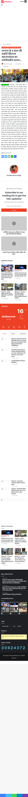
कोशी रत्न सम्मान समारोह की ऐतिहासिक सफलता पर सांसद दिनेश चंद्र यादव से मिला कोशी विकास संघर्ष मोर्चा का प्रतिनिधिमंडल (18, 342)
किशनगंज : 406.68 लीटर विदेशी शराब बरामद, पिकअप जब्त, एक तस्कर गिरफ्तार (20, 559)
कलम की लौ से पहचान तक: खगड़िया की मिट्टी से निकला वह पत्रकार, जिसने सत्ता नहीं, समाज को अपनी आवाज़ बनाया (18, 353)
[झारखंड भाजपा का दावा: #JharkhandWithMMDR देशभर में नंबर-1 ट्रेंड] (21, 268)
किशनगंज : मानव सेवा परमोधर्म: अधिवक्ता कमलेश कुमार (18, 482)
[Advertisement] (14, 22)
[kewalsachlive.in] (14, 1)
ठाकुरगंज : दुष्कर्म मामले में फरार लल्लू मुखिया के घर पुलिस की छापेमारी (7, 294)
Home (4, 44)
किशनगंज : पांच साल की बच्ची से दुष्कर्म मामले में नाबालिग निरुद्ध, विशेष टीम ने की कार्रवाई (21, 295)
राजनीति (15, 47)
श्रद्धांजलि (19, 626)
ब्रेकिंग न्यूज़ (10, 47)
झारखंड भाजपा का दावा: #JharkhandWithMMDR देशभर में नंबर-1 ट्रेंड (21, 274)
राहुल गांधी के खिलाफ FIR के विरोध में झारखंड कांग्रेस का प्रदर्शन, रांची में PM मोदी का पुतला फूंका (7, 276)
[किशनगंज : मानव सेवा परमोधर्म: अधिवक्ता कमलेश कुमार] (6, 483)
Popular (4, 333)
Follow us (4, 631)
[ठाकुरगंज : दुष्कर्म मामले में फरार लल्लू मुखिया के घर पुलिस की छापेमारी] (7, 286)
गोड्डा (14, 626)
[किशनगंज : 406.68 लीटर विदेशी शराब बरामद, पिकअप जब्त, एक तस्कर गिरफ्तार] (21, 551)
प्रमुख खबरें (8, 44)
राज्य (19, 47)
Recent (13, 333)
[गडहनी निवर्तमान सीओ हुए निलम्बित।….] (6, 419)
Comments (23, 333)
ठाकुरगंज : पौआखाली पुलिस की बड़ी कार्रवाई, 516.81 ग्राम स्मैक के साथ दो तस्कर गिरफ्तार (18, 491)
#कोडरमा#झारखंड (5, 626)
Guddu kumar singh (8, 63)
